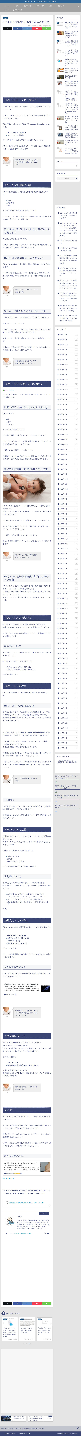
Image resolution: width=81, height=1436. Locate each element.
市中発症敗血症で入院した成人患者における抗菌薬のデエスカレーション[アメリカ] (69, 271)
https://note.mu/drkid (22, 1233)
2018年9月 (68, 673)
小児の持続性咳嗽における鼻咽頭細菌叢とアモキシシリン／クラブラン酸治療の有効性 (68, 259)
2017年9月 (68, 733)
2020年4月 (68, 578)
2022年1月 (68, 474)
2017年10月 (68, 728)
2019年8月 (68, 618)
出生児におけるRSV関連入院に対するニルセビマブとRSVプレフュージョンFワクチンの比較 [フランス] (68, 284)
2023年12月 (68, 379)
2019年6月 (68, 628)
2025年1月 (68, 359)
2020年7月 (68, 564)
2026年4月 (68, 339)
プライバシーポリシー (10, 1433)
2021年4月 (68, 519)
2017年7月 (68, 743)
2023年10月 (68, 389)
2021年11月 (68, 484)
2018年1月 (68, 713)
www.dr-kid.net (8, 1178)
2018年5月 (68, 693)
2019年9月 (68, 613)
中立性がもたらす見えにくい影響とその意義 (68, 249)
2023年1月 (68, 429)
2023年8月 (68, 394)
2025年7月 (68, 349)
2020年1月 (68, 593)
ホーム (6, 6)
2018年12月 (68, 658)
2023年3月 (68, 419)
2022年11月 (68, 439)
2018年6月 (68, 688)
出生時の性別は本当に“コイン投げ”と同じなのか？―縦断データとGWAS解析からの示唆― (68, 297)
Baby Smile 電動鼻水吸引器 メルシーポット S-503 (26, 1202)
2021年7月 (68, 504)
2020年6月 (68, 569)
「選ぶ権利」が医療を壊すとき (68, 242)
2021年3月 (68, 524)
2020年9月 (68, 554)
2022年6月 (68, 454)
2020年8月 (68, 558)
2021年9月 (68, 494)
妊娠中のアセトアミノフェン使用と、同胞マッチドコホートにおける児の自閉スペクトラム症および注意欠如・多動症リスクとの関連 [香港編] (68, 229)
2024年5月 (68, 374)
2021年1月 (68, 534)
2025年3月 (68, 354)
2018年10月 (68, 668)
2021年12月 (68, 479)
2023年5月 (68, 409)
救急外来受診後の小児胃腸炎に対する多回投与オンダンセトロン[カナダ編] (68, 308)
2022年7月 (68, 449)
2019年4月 (68, 638)
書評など (61, 6)
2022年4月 (68, 459)
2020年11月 (68, 544)
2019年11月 (68, 603)
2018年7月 (68, 683)
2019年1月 (68, 653)
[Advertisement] (27, 48)
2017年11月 (68, 723)
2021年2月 (68, 529)
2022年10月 (68, 444)
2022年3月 (68, 464)
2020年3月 (68, 583)
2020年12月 (68, 539)
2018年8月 (68, 678)
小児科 (16, 6)
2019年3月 (68, 643)
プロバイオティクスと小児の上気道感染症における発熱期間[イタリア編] (68, 318)
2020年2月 (68, 588)
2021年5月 (68, 514)
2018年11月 (68, 663)
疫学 (51, 6)
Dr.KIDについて (23, 1433)
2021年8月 (68, 499)
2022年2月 (68, 469)
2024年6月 (68, 369)
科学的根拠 (41, 6)
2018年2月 (68, 708)
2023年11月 (68, 384)
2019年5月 (68, 633)
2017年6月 (68, 748)
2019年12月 (68, 598)
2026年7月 (68, 335)
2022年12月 (68, 434)
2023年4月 (68, 414)
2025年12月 (68, 344)
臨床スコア (28, 6)
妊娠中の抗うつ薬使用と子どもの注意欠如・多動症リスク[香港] (68, 215)
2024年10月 (68, 364)
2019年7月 (68, 623)
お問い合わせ (18, 10)
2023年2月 (68, 424)
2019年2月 (68, 648)
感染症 (5, 18)
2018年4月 (68, 698)
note (6, 10)
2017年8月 (68, 738)
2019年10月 (68, 608)
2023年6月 (68, 404)
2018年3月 (68, 703)
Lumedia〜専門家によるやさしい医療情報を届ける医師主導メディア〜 (67, 762)
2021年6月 (68, 509)
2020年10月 (68, 549)
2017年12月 (68, 718)
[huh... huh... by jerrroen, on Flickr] (27, 390)
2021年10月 (68, 489)
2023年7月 (68, 399)
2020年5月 (68, 573)
